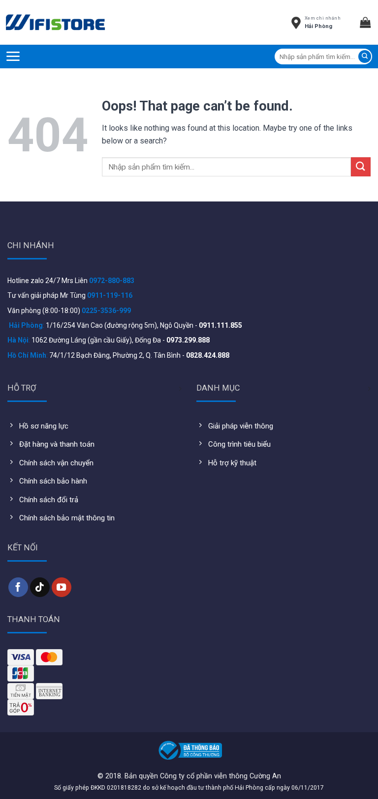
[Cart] (369, 22)
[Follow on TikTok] (40, 587)
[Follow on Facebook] (18, 587)
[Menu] (13, 56)
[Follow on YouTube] (61, 587)
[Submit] (364, 56)
